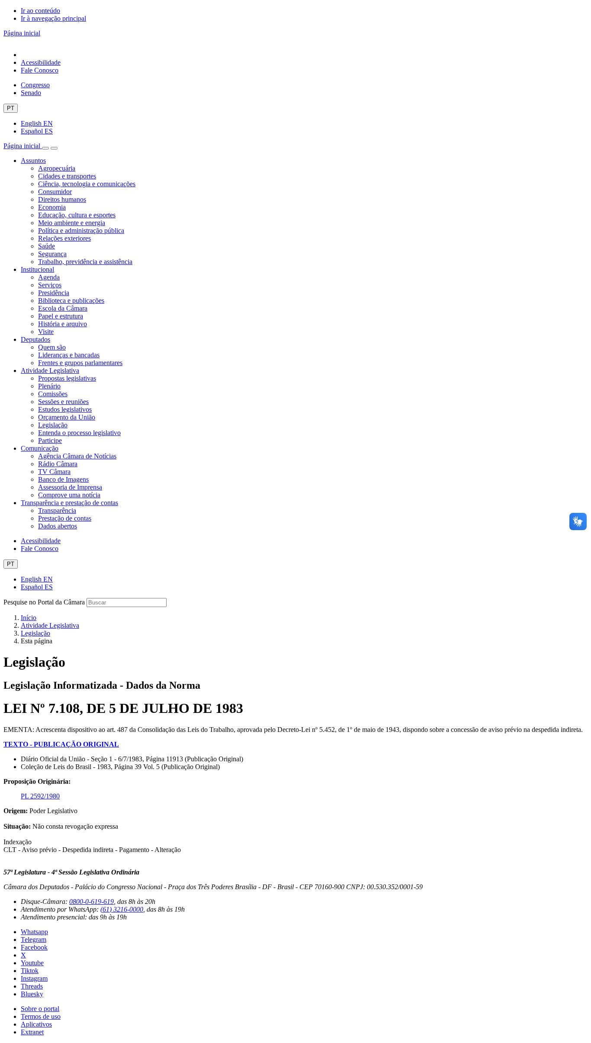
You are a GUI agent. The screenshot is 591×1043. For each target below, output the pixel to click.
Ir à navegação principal (53, 18)
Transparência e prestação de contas (69, 502)
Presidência (53, 292)
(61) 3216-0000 (121, 909)
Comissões (52, 393)
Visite (46, 331)
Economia (52, 207)
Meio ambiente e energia (71, 222)
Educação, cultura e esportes (77, 215)
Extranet (32, 1032)
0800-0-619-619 (91, 901)
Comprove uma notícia (69, 495)
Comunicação (39, 448)
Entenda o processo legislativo (79, 432)
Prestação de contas (64, 518)
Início (28, 617)
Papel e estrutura (60, 316)
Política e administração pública (81, 230)
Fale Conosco (39, 70)
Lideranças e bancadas (69, 355)
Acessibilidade (41, 62)
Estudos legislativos (65, 409)
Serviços (49, 285)
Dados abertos (57, 526)
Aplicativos (36, 1024)
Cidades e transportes (67, 176)
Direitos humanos (62, 199)
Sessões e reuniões (63, 401)
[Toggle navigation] (45, 148)
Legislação (52, 425)
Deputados (35, 339)
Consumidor (55, 191)
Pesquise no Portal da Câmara (44, 602)
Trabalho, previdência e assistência (85, 261)
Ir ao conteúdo (40, 10)
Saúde (46, 246)
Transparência (57, 510)
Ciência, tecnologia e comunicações (86, 184)
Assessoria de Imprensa (70, 487)
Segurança (52, 254)
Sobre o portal (40, 1008)
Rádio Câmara (57, 463)
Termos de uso (41, 1016)
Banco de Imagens (63, 479)
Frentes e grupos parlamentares (80, 362)
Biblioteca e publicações (71, 300)
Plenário (49, 386)
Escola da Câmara (62, 308)
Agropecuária (56, 168)
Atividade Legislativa (50, 370)
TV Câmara (54, 471)
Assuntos (33, 160)
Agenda (49, 277)
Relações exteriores (64, 238)
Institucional (37, 269)
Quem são (52, 347)
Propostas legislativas (67, 378)
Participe (50, 440)
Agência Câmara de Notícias (77, 456)
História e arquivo (62, 324)
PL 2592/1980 (40, 796)
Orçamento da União (66, 417)
